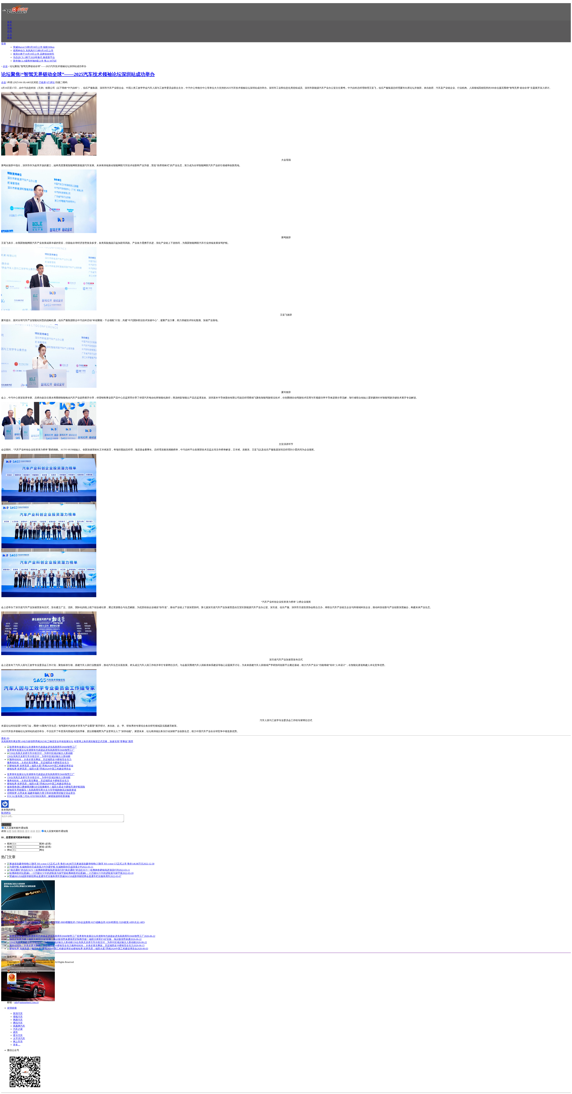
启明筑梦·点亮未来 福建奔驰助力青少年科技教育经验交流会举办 (41, 793)
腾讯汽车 (18, 1023)
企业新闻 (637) (88, 922)
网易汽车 (18, 1019)
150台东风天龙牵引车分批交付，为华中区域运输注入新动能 (38, 777)
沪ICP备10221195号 (15, 968)
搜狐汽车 (18, 1016)
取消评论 (6, 813)
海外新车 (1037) (42, 922)
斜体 (32, 831)
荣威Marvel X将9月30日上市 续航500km (33, 47)
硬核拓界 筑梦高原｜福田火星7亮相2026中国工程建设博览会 (39, 783)
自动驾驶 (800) (58, 922)
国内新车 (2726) (26, 922)
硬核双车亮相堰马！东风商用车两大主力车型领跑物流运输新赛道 (41, 790)
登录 (3, 43)
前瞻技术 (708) (73, 922)
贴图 (9, 831)
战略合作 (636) (103, 922)
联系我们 (12, 988)
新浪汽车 (18, 1013)
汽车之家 (18, 1029)
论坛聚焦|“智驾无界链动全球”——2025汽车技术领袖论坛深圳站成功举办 (78, 74)
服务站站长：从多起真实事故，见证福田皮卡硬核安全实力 (38, 780)
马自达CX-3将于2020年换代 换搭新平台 (34, 57)
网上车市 (18, 1041)
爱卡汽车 (18, 1035)
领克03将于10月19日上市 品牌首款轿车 (33, 54)
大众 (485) (139, 922)
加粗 (14, 831)
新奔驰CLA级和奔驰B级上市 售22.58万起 (35, 61)
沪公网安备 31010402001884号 (23, 972)
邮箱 (9, 846)
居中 (27, 831)
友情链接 (12, 1008)
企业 (9, 34)
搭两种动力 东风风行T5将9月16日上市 (33, 50)
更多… (16, 1044)
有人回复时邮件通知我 (16, 828)
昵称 (9, 843)
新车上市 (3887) (9, 922)
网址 (9, 850)
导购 (9, 28)
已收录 (42, 82)
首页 (9, 22)
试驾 (9, 31)
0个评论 (50, 82)
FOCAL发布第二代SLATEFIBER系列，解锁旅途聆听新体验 (38, 796)
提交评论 (6, 824)
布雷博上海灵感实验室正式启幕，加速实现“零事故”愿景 (103, 741)
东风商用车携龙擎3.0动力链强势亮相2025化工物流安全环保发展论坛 (37, 741)
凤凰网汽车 (19, 1026)
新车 (9, 25)
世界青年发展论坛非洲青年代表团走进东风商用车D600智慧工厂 (40, 774)
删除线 (20, 831)
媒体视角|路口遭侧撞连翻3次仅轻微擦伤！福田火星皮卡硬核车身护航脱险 (46, 787)
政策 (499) (129, 922)
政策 (9, 37)
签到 (38, 831)
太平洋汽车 (19, 1038)
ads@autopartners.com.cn (26, 1002)
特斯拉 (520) (117, 922)
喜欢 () (5, 738)
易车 (15, 1032)
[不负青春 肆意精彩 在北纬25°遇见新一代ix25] (28, 970)
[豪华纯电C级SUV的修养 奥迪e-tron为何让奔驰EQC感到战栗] (28, 909)
